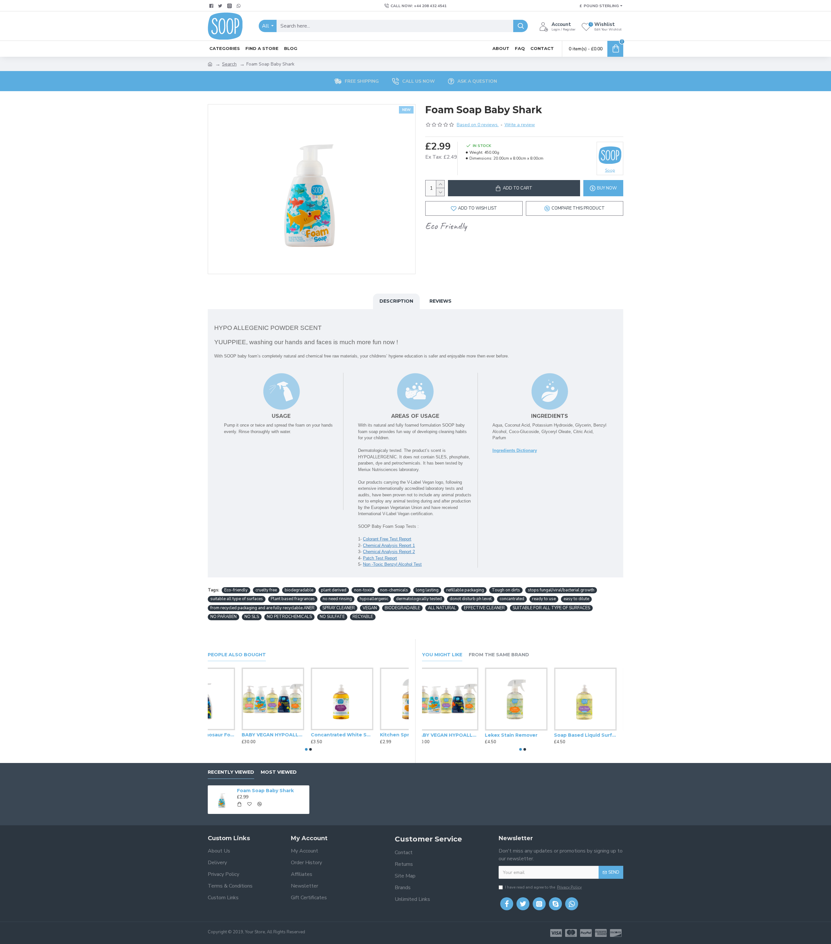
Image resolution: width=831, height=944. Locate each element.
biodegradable (299, 590)
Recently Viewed (231, 772)
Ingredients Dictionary (514, 450)
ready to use (544, 599)
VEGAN (370, 608)
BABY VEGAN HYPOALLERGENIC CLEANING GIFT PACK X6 (377, 735)
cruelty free (266, 590)
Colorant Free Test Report (387, 539)
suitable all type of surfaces (236, 599)
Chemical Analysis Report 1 (389, 545)
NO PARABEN (223, 617)
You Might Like (442, 655)
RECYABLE (363, 617)
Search (229, 64)
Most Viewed (279, 772)
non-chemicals (394, 590)
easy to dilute (576, 599)
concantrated (512, 599)
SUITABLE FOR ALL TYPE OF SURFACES (551, 608)
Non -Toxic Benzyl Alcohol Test (392, 564)
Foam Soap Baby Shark (265, 790)
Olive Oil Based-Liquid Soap (239, 735)
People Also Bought (237, 655)
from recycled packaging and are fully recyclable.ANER (262, 608)
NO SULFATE (332, 617)
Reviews (440, 301)
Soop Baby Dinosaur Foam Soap (308, 735)
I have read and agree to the (543, 887)
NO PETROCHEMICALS (289, 617)
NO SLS (251, 617)
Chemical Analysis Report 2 (389, 551)
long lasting (427, 590)
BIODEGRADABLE (402, 608)
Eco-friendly (236, 590)
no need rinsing (337, 599)
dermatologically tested (419, 599)
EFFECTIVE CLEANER (484, 608)
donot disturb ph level (471, 599)
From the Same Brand (499, 655)
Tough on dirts (506, 590)
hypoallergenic (374, 599)
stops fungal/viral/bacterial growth (561, 590)
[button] (306, 749)
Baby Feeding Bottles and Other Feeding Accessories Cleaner (453, 735)
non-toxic (363, 590)
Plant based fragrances (293, 599)
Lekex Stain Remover (587, 735)
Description (396, 301)
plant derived (333, 590)
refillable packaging (465, 590)
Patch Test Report (380, 558)
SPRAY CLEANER (338, 608)
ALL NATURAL (442, 608)
